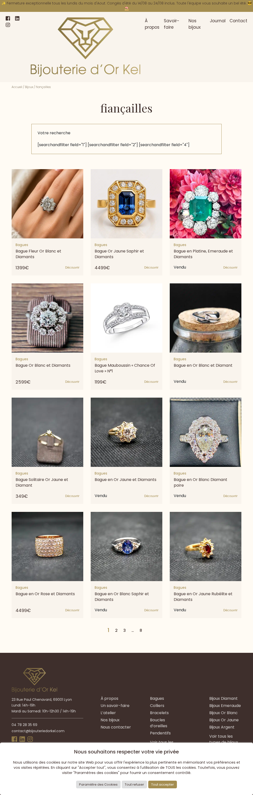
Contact (238, 21)
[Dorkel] (85, 47)
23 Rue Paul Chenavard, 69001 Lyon (42, 699)
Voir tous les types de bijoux (223, 739)
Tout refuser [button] (134, 784)
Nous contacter (116, 727)
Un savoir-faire (115, 705)
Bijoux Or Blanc (223, 713)
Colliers (157, 705)
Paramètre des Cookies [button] (98, 784)
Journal (218, 21)
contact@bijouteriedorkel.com (38, 730)
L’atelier (108, 713)
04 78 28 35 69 (24, 724)
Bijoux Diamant (223, 698)
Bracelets (159, 713)
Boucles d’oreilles (158, 723)
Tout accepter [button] (162, 784)
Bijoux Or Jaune (224, 720)
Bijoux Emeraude (225, 705)
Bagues (157, 698)
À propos (152, 24)
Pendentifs (160, 733)
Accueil (17, 87)
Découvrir (72, 267)
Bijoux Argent (221, 727)
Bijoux (29, 87)
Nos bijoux (195, 24)
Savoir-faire (171, 24)
